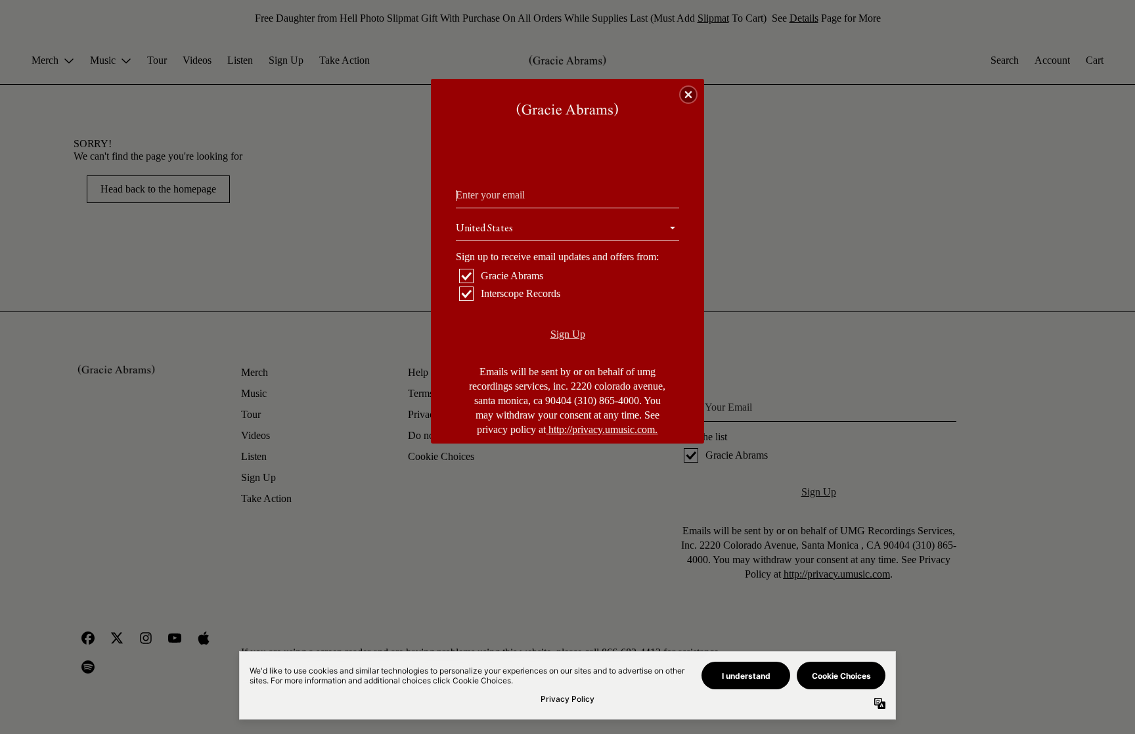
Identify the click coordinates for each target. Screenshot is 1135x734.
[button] (688, 95)
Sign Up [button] (567, 334)
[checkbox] (569, 276)
